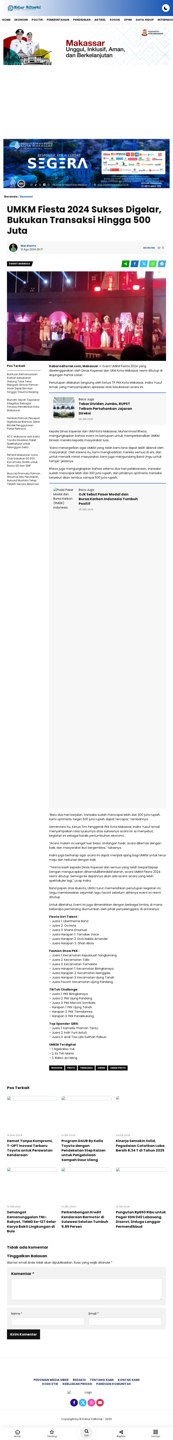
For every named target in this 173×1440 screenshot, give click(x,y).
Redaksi (79, 1380)
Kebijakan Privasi (77, 1384)
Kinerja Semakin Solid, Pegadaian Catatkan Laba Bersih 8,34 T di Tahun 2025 (140, 1145)
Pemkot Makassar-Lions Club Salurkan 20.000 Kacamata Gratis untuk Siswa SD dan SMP (22, 460)
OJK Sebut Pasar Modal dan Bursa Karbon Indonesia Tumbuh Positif (108, 499)
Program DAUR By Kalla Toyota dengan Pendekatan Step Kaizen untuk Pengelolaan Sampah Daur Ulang (83, 1150)
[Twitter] (82, 1403)
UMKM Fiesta (118, 1067)
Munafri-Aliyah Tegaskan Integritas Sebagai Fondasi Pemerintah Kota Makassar (23, 405)
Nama (16, 1314)
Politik (37, 20)
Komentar (22, 1273)
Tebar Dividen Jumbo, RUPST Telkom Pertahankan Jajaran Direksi (105, 408)
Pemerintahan (58, 20)
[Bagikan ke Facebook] (134, 264)
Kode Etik (50, 1384)
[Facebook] (73, 1403)
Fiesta (71, 1067)
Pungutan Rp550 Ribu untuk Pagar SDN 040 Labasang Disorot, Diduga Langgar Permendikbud (141, 1219)
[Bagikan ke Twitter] (144, 264)
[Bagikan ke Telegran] (162, 264)
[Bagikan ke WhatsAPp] (153, 264)
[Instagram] (90, 1403)
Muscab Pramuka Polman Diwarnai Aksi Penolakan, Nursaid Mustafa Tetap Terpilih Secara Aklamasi (23, 479)
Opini (128, 20)
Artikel (100, 20)
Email (94, 1314)
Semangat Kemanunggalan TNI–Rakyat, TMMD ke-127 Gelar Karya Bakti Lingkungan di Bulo (31, 1222)
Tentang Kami (102, 1380)
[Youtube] (99, 1403)
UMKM (101, 1067)
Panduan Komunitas (113, 1384)
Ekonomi (21, 20)
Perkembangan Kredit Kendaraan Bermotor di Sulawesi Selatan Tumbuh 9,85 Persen (84, 1219)
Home (6, 20)
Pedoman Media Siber (51, 1380)
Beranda (11, 197)
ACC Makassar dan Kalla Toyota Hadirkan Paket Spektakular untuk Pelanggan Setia (23, 442)
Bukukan (56, 1067)
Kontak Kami (128, 1380)
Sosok (115, 20)
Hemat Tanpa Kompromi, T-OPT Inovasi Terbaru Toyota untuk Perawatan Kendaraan (30, 1147)
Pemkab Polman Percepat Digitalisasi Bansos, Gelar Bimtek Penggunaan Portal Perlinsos (23, 423)
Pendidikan (82, 20)
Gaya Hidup (145, 20)
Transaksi (86, 1067)
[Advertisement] (86, 96)
